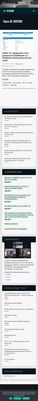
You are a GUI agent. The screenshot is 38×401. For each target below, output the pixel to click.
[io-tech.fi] (8, 11)
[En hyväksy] (36, 395)
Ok (10, 398)
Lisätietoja (26, 398)
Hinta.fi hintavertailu (9, 376)
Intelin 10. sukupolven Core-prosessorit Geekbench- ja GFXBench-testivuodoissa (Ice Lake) (16, 57)
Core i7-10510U (17, 82)
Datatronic (13, 172)
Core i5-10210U (7, 82)
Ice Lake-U (6, 85)
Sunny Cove (13, 85)
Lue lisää (5, 79)
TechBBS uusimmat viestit (15, 288)
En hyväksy (17, 398)
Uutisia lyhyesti (11, 111)
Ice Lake (30, 82)
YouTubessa (8, 265)
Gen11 (24, 82)
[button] (34, 11)
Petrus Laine (19, 64)
